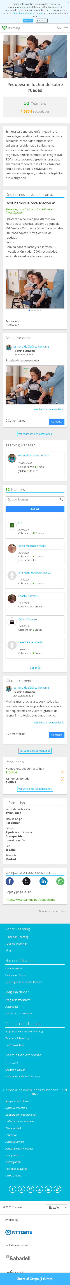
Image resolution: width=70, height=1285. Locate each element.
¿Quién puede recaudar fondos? (23, 982)
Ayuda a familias (14, 1141)
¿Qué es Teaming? (16, 943)
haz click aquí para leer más (27, 13)
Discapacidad (13, 1128)
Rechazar (41, 20)
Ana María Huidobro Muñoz (34, 572)
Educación (11, 1135)
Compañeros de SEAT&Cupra (22, 1076)
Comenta (56, 421)
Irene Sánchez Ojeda (30, 642)
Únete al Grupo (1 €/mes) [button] (35, 1279)
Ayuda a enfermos (16, 1108)
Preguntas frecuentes (17, 1000)
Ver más (35, 668)
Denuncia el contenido (52, 911)
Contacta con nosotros (18, 1013)
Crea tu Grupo (13, 968)
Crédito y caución (15, 1069)
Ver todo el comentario (49, 409)
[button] (29, 310)
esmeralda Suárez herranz (31, 346)
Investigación (13, 1162)
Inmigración (12, 1155)
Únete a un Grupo (15, 975)
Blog (8, 950)
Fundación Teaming (16, 937)
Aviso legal (11, 1006)
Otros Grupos (13, 1175)
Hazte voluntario (15, 1045)
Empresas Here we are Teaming (24, 1031)
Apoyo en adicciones (17, 1101)
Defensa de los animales (19, 1121)
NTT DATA (11, 1063)
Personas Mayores (16, 1168)
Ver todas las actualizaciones (35, 434)
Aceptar (28, 20)
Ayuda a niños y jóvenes (19, 1148)
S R (20, 522)
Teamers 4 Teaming (17, 1038)
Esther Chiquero (27, 619)
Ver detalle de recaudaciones (35, 788)
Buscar (35, 508)
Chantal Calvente (28, 596)
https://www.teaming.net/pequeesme (30, 900)
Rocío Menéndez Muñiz (32, 545)
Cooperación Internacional (20, 1114)
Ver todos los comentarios (35, 750)
